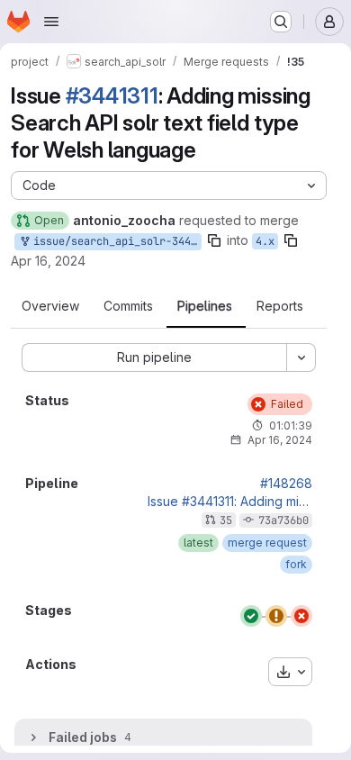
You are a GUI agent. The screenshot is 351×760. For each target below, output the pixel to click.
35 (226, 520)
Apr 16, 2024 (48, 260)
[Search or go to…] (281, 21)
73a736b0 (283, 520)
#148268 (286, 483)
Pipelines (204, 306)
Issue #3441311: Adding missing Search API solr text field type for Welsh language (230, 501)
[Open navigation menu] (51, 21)
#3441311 (112, 96)
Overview (50, 306)
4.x (265, 241)
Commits (128, 306)
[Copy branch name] (214, 240)
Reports (279, 306)
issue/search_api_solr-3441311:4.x (114, 241)
